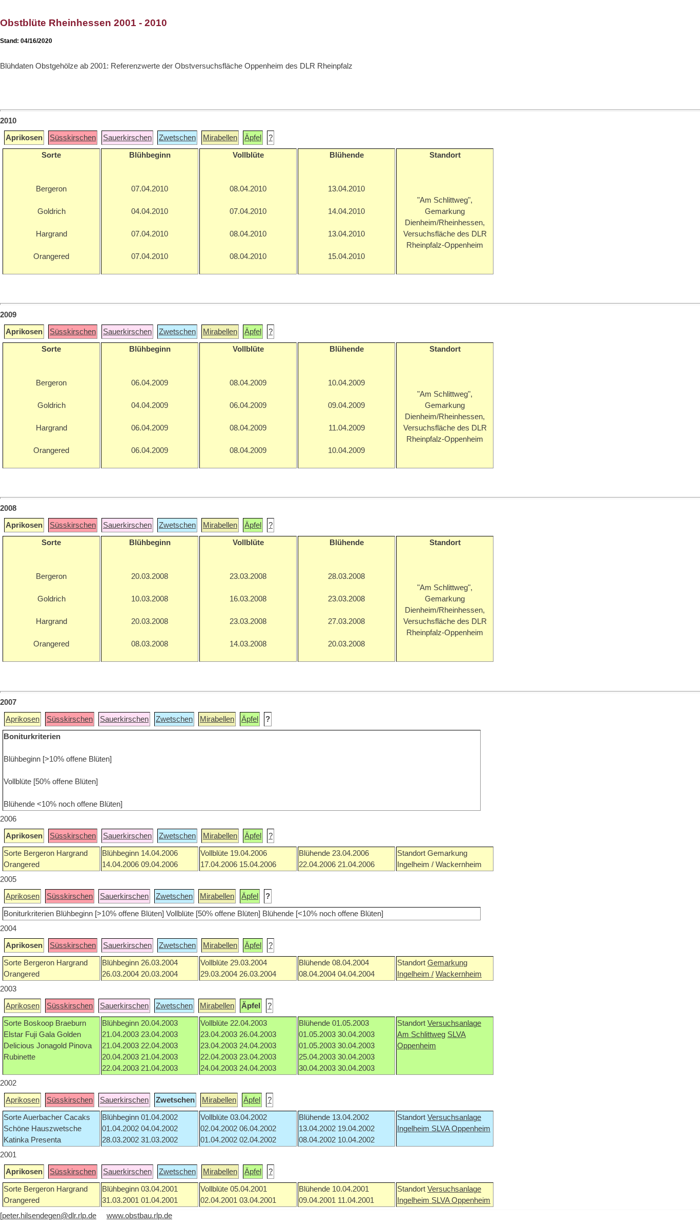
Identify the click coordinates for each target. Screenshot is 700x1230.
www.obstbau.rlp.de (139, 1216)
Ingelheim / (415, 974)
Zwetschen (177, 138)
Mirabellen (220, 138)
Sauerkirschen (127, 138)
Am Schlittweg (421, 1034)
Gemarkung (447, 963)
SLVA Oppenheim (460, 1129)
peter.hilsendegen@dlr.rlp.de (49, 1216)
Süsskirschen (73, 138)
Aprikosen (22, 719)
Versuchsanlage (454, 1023)
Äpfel (252, 138)
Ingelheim (414, 1129)
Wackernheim (459, 974)
